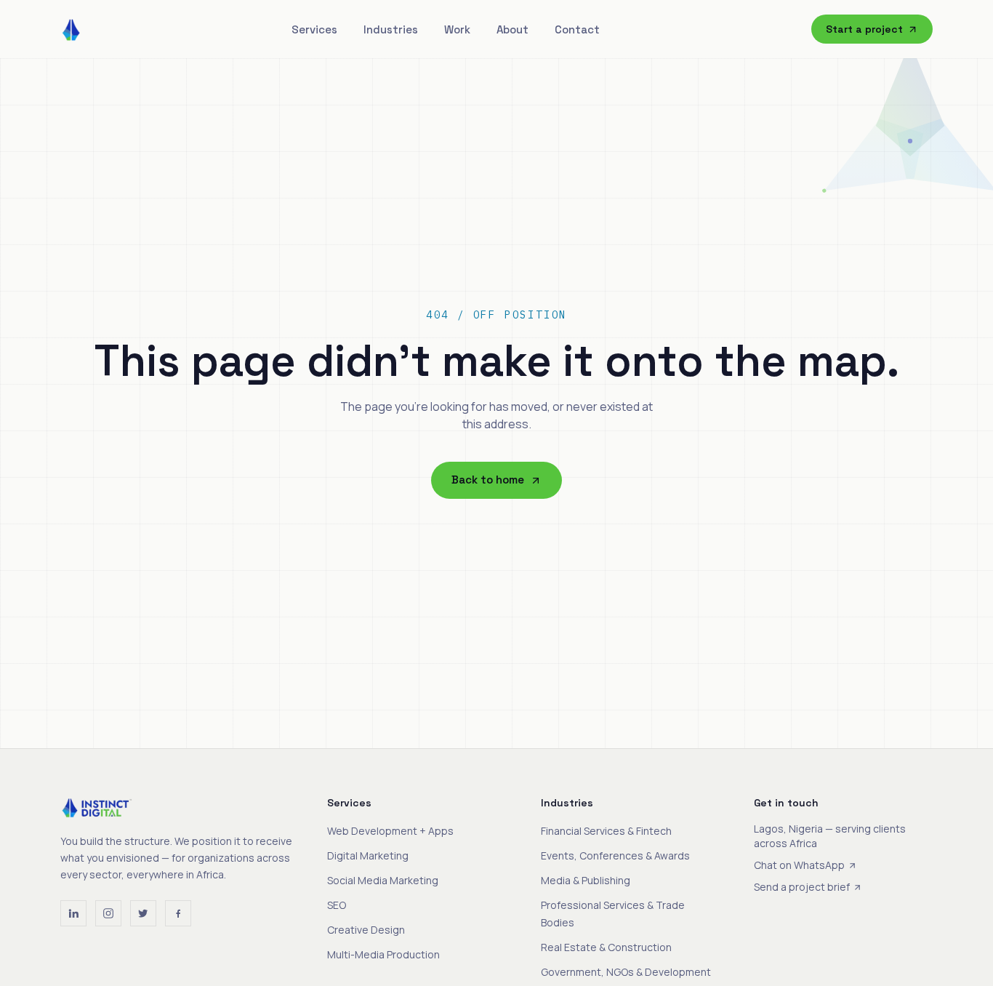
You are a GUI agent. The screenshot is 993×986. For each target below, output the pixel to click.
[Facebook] (178, 913)
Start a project (864, 29)
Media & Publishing (585, 880)
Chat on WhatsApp (799, 865)
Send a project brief (802, 887)
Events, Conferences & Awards (615, 855)
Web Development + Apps (390, 831)
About (512, 29)
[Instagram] (108, 913)
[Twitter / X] (143, 913)
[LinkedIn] (73, 913)
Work (457, 29)
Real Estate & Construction (606, 947)
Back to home (487, 479)
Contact (577, 29)
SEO (336, 905)
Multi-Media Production (383, 954)
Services (314, 29)
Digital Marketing (368, 855)
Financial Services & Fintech (606, 831)
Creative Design (366, 930)
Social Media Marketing (382, 880)
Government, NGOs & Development (626, 972)
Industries (390, 29)
